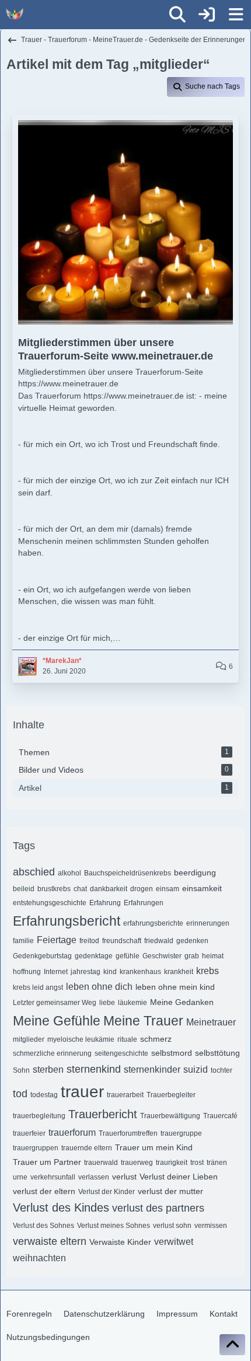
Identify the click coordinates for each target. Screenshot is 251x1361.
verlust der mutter (170, 1191)
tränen (217, 1162)
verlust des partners (158, 1208)
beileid (23, 889)
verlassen (93, 1177)
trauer (82, 1092)
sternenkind (94, 1069)
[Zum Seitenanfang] (232, 1344)
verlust (124, 1176)
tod (20, 1094)
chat (80, 889)
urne (20, 1177)
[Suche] (177, 14)
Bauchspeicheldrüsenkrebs (127, 873)
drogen (141, 889)
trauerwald (101, 1162)
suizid (195, 1069)
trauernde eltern (86, 1148)
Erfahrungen (143, 903)
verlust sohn (172, 1226)
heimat (213, 956)
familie (23, 941)
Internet (56, 972)
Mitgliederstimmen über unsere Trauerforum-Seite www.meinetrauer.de (115, 349)
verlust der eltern (44, 1191)
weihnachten (39, 1258)
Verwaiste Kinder (120, 1242)
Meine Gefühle (56, 1020)
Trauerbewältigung (170, 1116)
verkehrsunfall (52, 1177)
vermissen (210, 1226)
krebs (207, 971)
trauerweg (137, 1162)
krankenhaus (140, 972)
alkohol (69, 873)
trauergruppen (35, 1148)
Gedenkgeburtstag (42, 956)
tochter (221, 1070)
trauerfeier (29, 1133)
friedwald (158, 941)
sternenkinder (152, 1069)
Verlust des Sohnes (43, 1226)
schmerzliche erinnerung (52, 1053)
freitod (89, 941)
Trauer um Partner (47, 1162)
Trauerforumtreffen (128, 1133)
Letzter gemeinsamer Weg (54, 1003)
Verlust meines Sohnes (113, 1226)
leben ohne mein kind (175, 987)
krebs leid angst (38, 987)
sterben (48, 1069)
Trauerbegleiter (171, 1095)
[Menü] (235, 14)
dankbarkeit (108, 889)
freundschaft (121, 941)
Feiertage (56, 940)
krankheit (178, 972)
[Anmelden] (206, 14)
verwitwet (173, 1242)
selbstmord (171, 1053)
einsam (167, 889)
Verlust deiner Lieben (179, 1176)
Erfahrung (105, 903)
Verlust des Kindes (61, 1207)
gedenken (192, 941)
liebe (107, 1003)
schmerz (156, 1039)
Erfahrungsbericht (66, 921)
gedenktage (94, 956)
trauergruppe (181, 1133)
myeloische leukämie (80, 1039)
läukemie (132, 1003)
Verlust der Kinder (106, 1192)
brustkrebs (54, 889)
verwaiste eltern (49, 1241)
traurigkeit (171, 1162)
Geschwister (162, 956)
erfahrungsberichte (153, 923)
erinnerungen (207, 923)
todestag (44, 1095)
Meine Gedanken (182, 1002)
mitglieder (28, 1039)
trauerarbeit (125, 1095)
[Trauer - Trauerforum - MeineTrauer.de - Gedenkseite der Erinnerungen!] (15, 14)
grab (191, 956)
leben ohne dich (99, 987)
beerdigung (195, 872)
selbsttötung (217, 1053)
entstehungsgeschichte (49, 903)
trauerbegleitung (39, 1116)
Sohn (21, 1070)
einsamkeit (202, 888)
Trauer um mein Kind (154, 1147)
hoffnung (27, 972)
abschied (34, 872)
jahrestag (85, 972)
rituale (127, 1039)
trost (197, 1162)
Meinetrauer (211, 1022)
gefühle (128, 956)
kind (110, 972)
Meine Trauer (143, 1020)
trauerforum (72, 1132)
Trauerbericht (102, 1114)
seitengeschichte (121, 1053)
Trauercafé (220, 1116)
